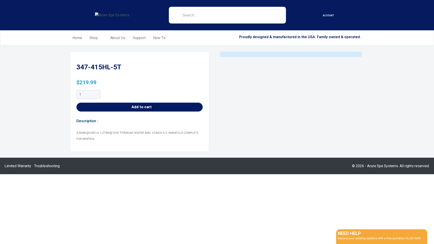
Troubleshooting (47, 166)
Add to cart (142, 107)
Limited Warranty (18, 166)
